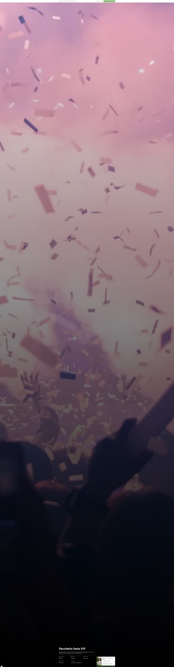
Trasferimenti (72, 1)
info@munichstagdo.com (107, 660)
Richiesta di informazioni (109, 1)
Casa (61, 1)
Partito (68, 1)
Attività (64, 1)
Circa (76, 1)
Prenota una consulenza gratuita (107, 663)
